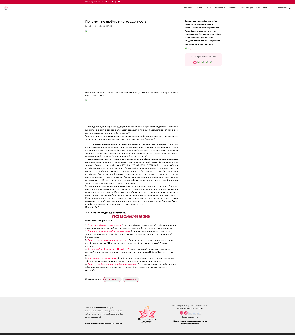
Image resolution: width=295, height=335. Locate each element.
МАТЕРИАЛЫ (219, 7)
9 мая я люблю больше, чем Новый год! (108, 249)
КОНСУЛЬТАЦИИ (247, 7)
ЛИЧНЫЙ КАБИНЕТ (280, 7)
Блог (87, 26)
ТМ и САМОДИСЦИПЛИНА (101, 26)
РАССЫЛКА (266, 7)
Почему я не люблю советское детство (108, 240)
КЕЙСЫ (199, 7)
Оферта (118, 323)
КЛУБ (258, 7)
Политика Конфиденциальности (99, 323)
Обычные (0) (131, 279)
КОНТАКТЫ (188, 7)
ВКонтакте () (112, 279)
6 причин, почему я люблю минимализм (109, 231)
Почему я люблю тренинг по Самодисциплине (112, 264)
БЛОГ (207, 7)
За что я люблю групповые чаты (104, 225)
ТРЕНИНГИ (232, 7)
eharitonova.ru (102, 308)
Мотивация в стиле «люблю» (103, 258)
